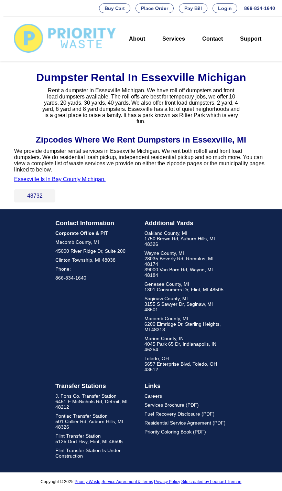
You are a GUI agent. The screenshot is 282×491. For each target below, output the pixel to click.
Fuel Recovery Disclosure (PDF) (179, 414)
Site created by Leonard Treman (211, 481)
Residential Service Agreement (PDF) (185, 423)
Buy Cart (115, 8)
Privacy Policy (167, 481)
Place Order (154, 8)
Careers (153, 396)
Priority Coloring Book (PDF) (175, 432)
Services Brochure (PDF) (171, 405)
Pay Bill (193, 8)
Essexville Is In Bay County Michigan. (60, 179)
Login (225, 8)
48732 (35, 196)
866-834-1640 (259, 8)
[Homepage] (65, 51)
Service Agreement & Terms (127, 481)
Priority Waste (87, 481)
